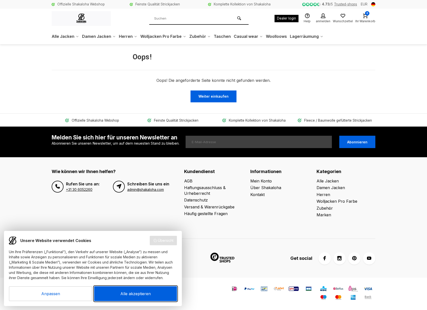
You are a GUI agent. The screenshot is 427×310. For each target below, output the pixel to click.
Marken (324, 214)
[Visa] (368, 289)
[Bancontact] (264, 289)
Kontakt (257, 194)
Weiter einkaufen (213, 96)
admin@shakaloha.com (145, 190)
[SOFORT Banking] (279, 289)
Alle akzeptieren (135, 293)
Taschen (222, 36)
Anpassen (50, 293)
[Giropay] (294, 289)
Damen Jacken (96, 36)
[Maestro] (323, 298)
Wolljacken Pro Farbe (161, 36)
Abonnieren (357, 142)
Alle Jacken (63, 36)
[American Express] (353, 298)
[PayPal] (249, 289)
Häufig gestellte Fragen (206, 213)
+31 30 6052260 (79, 190)
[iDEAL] (234, 289)
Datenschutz (196, 200)
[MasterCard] (338, 298)
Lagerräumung (304, 36)
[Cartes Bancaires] (308, 289)
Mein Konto (261, 180)
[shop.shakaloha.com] (81, 18)
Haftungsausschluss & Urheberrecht (205, 190)
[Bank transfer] (368, 298)
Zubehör (197, 36)
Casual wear (246, 36)
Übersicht (165, 240)
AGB (188, 180)
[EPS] (353, 289)
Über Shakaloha (265, 187)
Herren (126, 36)
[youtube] (369, 258)
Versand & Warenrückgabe (209, 206)
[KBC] (323, 289)
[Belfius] (338, 289)
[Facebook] (325, 258)
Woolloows (276, 36)
